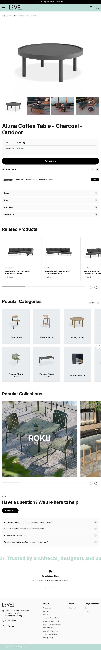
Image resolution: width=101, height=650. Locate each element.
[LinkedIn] (13, 626)
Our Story (73, 608)
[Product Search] (91, 7)
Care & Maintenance (50, 631)
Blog (86, 608)
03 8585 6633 (10, 621)
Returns (46, 614)
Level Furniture (9, 268)
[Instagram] (3, 626)
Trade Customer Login (51, 618)
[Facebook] (6, 626)
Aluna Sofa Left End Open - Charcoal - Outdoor (34, 180)
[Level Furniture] (15, 7)
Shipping (46, 611)
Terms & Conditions (50, 634)
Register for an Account (52, 624)
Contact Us (9, 510)
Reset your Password (51, 621)
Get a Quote (50, 161)
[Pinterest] (9, 626)
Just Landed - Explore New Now (50, 1)
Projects (88, 611)
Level (15, 647)
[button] (73, 1)
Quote (95, 180)
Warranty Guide (48, 628)
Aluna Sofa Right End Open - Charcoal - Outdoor (57, 272)
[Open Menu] (3, 7)
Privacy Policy (48, 638)
